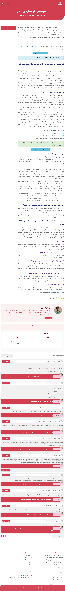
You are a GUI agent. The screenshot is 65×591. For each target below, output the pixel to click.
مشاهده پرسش (5, 361)
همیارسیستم (4, 350)
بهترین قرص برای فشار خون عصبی (32, 11)
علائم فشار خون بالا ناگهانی (32, 47)
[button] (8, 3)
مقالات (41, 15)
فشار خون (37, 15)
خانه (44, 15)
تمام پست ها (48, 318)
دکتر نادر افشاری (60, 292)
